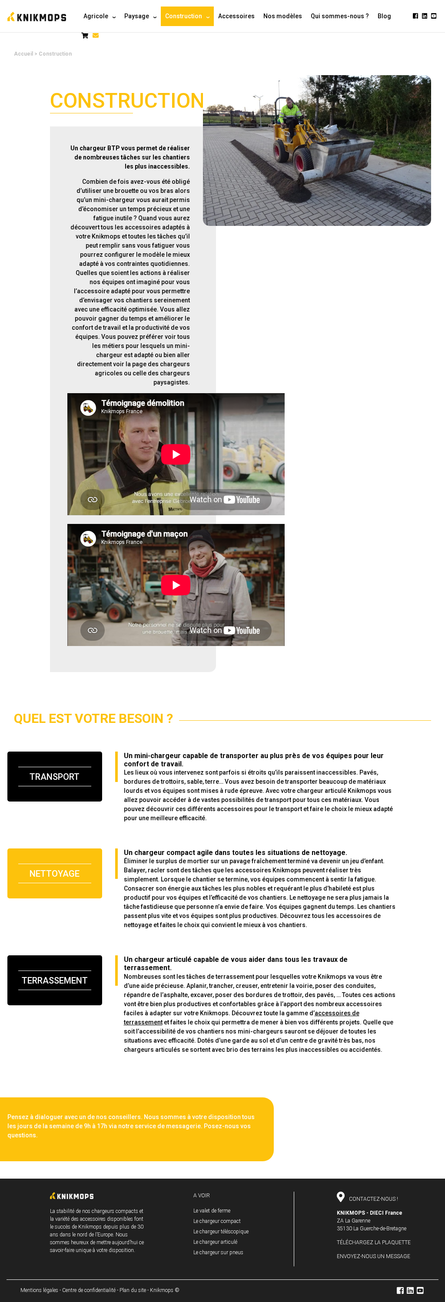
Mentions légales (39, 1290)
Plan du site (133, 1290)
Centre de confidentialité (89, 1290)
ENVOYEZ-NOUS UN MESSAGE (373, 1256)
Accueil (23, 54)
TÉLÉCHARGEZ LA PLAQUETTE (374, 1242)
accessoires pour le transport (259, 808)
